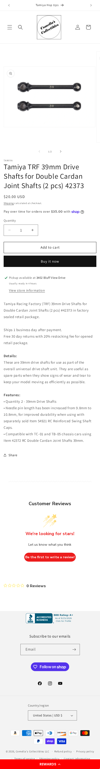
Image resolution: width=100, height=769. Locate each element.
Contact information (77, 758)
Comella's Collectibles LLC (32, 751)
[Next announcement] (91, 5)
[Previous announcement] (9, 5)
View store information (27, 290)
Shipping (9, 203)
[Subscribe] (74, 649)
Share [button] (12, 455)
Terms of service (24, 758)
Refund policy (63, 751)
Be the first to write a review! (50, 557)
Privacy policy (85, 751)
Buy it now (50, 261)
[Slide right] (60, 151)
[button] (50, 764)
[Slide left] (39, 151)
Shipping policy (49, 758)
